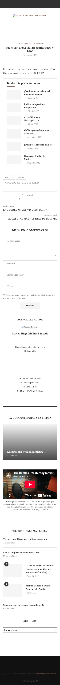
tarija (21, 177)
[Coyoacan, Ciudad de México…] (14, 159)
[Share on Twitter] (33, 199)
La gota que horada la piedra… (26, 451)
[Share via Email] (40, 199)
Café (18, 43)
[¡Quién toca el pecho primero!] (14, 146)
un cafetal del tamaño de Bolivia (22, 183)
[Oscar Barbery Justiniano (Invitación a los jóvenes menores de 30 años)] (12, 570)
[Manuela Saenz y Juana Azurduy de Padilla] (12, 590)
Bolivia (9, 177)
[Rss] (36, 3)
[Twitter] (28, 3)
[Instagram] (32, 3)
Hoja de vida (30, 351)
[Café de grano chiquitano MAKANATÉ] (14, 133)
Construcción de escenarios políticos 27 (23, 605)
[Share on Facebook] (30, 199)
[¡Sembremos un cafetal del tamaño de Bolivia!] (14, 94)
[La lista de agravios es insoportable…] (14, 107)
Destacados (28, 43)
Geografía (40, 43)
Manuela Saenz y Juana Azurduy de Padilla (38, 587)
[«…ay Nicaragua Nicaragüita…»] (14, 120)
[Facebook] (23, 3)
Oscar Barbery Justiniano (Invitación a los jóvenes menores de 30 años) (39, 569)
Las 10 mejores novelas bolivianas (21, 552)
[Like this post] (24, 199)
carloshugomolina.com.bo (46, 674)
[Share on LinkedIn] (37, 199)
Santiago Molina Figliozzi (17, 501)
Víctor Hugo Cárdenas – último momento (25, 539)
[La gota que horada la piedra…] (30, 442)
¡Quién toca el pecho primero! (38, 145)
